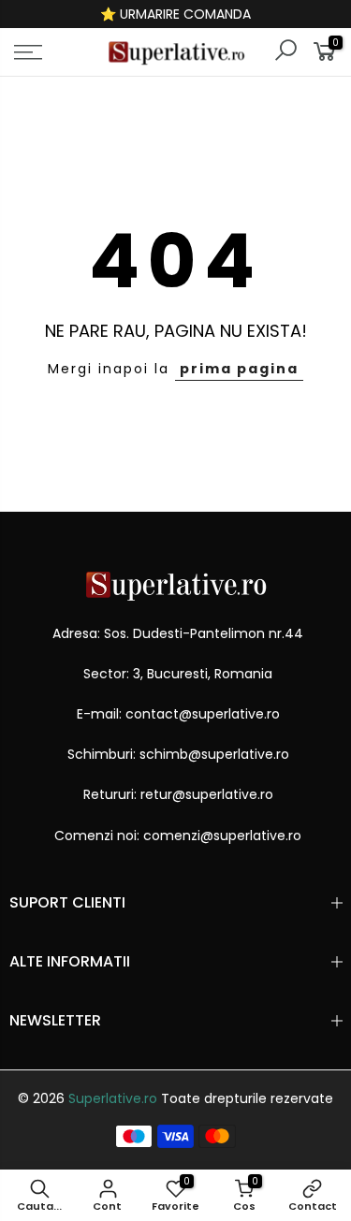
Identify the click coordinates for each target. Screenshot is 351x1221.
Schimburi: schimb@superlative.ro (178, 754)
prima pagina (239, 368)
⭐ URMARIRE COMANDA (175, 14)
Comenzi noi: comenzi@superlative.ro (177, 835)
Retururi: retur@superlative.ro (178, 794)
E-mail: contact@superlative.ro (178, 714)
